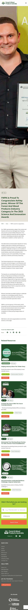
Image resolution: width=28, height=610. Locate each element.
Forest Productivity (15, 451)
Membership (4, 569)
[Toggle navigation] (25, 3)
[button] (7, 332)
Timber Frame (18, 412)
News (7, 223)
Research (3, 554)
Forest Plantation (5, 451)
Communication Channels (16, 374)
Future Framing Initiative (7, 412)
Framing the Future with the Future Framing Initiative (12, 404)
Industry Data (5, 558)
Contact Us (4, 560)
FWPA (2, 223)
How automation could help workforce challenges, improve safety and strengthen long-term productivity (12, 482)
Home (3, 546)
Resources (4, 552)
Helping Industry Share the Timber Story (13, 366)
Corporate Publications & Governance (11, 575)
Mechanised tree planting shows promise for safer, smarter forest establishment (13, 442)
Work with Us (5, 573)
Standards (4, 556)
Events (3, 550)
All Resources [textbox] (6, 516)
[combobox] (14, 516)
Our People (4, 571)
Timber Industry (5, 374)
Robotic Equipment (6, 489)
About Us (3, 567)
